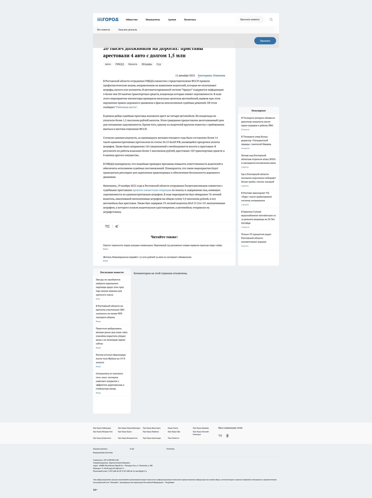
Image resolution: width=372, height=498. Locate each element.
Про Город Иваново (201, 428)
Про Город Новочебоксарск (129, 428)
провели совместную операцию (152, 190)
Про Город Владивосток (127, 438)
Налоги (132, 64)
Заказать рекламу (127, 29)
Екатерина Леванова (211, 75)
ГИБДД (119, 64)
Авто (108, 64)
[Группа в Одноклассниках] (227, 436)
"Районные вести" (126, 107)
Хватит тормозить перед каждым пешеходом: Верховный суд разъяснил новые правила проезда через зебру (162, 247)
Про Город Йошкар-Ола (102, 432)
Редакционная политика (103, 452)
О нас (132, 449)
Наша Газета (173, 428)
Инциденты (153, 19)
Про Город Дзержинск (102, 438)
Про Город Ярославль (152, 428)
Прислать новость (250, 19)
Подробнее (169, 482)
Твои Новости (173, 438)
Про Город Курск (125, 432)
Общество (132, 19)
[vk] (107, 226)
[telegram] (117, 226)
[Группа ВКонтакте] (220, 436)
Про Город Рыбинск (151, 432)
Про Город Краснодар (152, 438)
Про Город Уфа (174, 432)
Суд (159, 64)
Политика (190, 19)
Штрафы (147, 64)
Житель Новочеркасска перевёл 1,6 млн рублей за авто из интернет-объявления (147, 259)
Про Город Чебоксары (102, 428)
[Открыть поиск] (271, 19)
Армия (172, 19)
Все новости (103, 29)
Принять (265, 40)
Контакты (171, 449)
